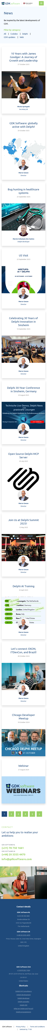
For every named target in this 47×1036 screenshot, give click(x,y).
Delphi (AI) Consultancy (23, 991)
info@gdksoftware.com (17, 859)
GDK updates (9, 37)
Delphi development (24, 995)
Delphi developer (23, 998)
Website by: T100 (26, 1029)
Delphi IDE (23, 1005)
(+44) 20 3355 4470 (13, 854)
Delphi (25, 34)
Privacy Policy (20, 1027)
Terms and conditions (37, 1027)
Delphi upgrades (23, 1002)
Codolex (14, 34)
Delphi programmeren (23, 1012)
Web (22, 37)
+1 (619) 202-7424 (23, 970)
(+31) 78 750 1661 (13, 847)
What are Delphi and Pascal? (23, 1008)
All (5, 34)
